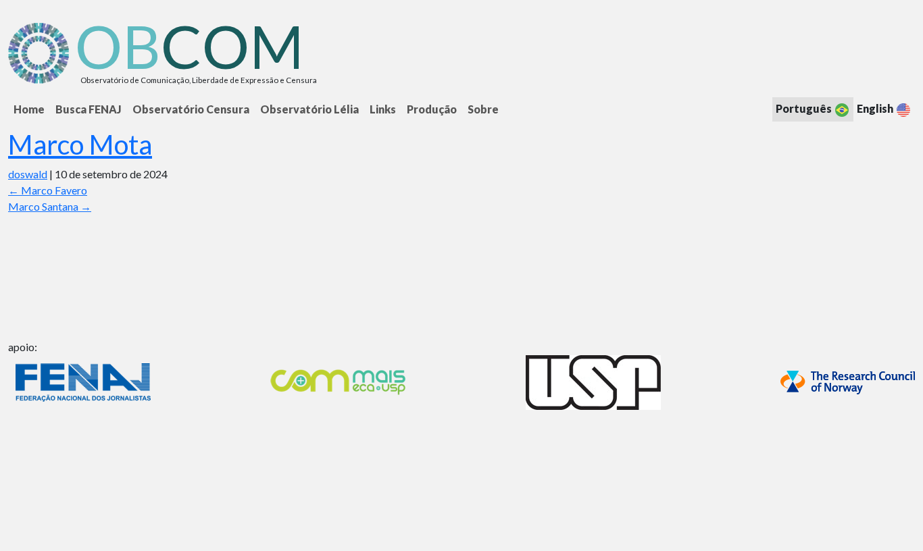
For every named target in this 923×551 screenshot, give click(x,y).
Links (383, 109)
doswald (27, 173)
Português (805, 108)
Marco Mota (80, 144)
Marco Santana (49, 206)
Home (29, 109)
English (876, 108)
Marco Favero (47, 190)
